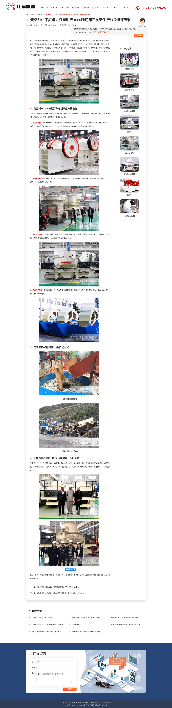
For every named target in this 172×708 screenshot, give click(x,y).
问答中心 (95, 8)
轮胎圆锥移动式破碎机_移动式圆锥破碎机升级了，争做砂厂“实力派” (61, 593)
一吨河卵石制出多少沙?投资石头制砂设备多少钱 (47, 632)
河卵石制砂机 (37, 234)
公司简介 (55, 8)
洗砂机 (129, 195)
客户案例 (75, 8)
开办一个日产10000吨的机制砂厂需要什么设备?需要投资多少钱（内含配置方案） (87, 632)
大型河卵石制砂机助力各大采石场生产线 (86, 617)
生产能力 (115, 8)
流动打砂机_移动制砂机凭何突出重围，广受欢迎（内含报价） (59, 587)
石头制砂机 (129, 153)
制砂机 (129, 132)
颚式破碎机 (37, 123)
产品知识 (41, 14)
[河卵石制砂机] (129, 101)
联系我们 (125, 8)
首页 (27, 14)
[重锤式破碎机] (129, 206)
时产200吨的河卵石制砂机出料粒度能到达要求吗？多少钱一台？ (127, 617)
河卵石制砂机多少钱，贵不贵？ (43, 617)
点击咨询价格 (70, 569)
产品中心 (65, 8)
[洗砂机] (129, 185)
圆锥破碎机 (37, 178)
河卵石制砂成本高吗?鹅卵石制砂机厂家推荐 (47, 624)
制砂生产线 (66, 51)
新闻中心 (85, 8)
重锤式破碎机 (129, 216)
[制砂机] (129, 122)
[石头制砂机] (129, 143)
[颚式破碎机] (129, 59)
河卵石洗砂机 (37, 290)
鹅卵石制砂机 (129, 174)
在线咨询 (138, 35)
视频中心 (105, 8)
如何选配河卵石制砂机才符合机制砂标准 (125, 624)
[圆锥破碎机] (129, 80)
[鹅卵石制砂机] (129, 164)
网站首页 (44, 8)
